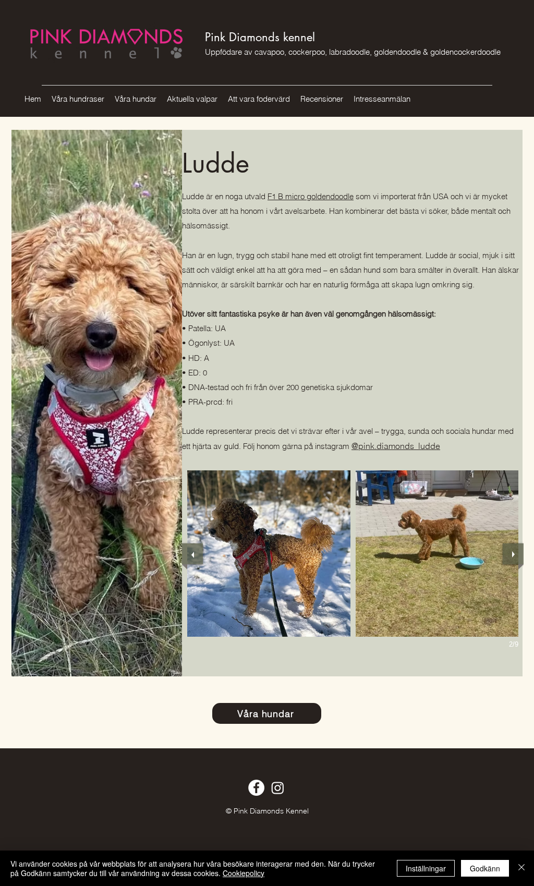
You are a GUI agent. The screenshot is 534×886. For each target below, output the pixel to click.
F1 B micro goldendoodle (311, 196)
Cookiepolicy (243, 873)
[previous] (192, 553)
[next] (513, 553)
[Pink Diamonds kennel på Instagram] (278, 788)
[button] (268, 553)
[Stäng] (521, 868)
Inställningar (426, 868)
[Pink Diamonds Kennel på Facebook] (256, 788)
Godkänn (485, 868)
